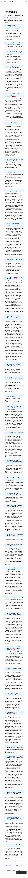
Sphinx (11, 871)
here (17, 20)
